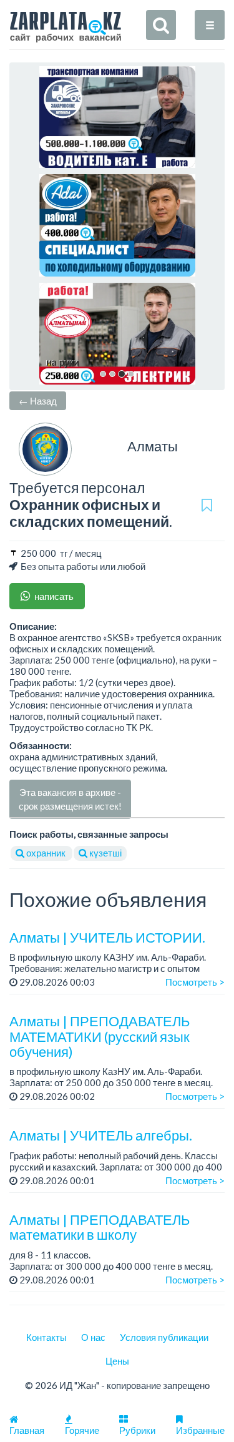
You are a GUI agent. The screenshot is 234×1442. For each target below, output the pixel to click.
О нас (93, 1337)
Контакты (46, 1337)
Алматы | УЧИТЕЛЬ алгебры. (100, 1135)
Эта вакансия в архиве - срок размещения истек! (70, 799)
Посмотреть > (195, 982)
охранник (45, 852)
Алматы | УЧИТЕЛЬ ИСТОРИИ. (107, 937)
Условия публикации (164, 1337)
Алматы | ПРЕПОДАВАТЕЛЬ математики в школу (99, 1227)
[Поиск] (161, 25)
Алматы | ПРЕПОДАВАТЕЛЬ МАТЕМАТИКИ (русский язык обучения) (99, 1036)
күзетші (104, 852)
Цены (117, 1360)
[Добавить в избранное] (207, 505)
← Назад (38, 400)
